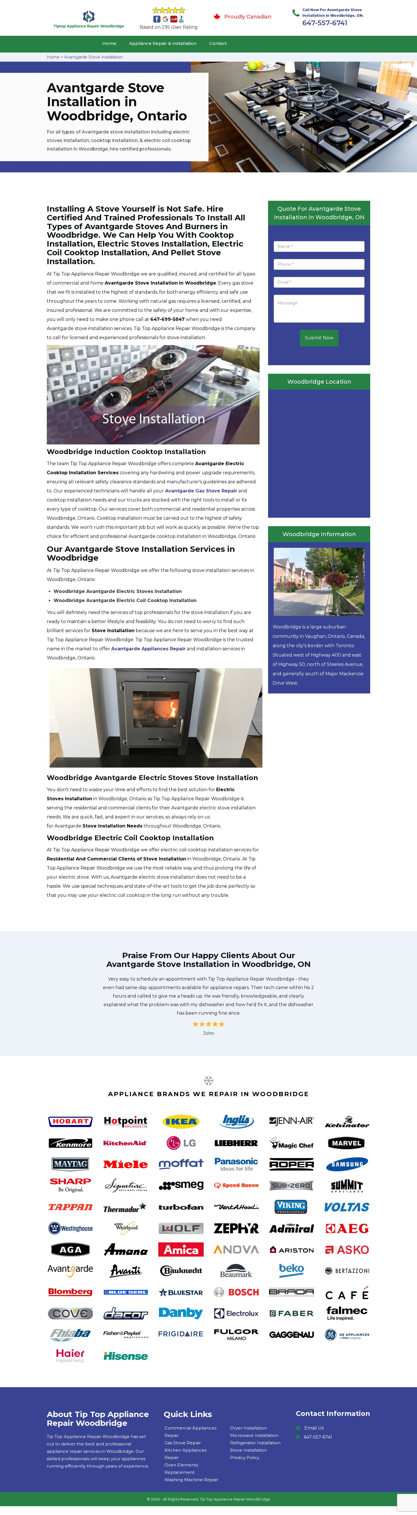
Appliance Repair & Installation (163, 43)
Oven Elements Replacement (181, 1468)
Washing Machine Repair (191, 1479)
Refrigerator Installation (255, 1442)
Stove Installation (248, 1450)
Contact (218, 43)
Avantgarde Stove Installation (93, 57)
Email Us (314, 1428)
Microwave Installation (254, 1435)
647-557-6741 (324, 23)
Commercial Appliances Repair (190, 1431)
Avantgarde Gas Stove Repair (201, 491)
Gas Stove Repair (183, 1442)
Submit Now (319, 337)
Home (109, 43)
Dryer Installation (248, 1428)
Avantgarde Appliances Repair (148, 648)
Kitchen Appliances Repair (186, 1453)
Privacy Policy (244, 1457)
